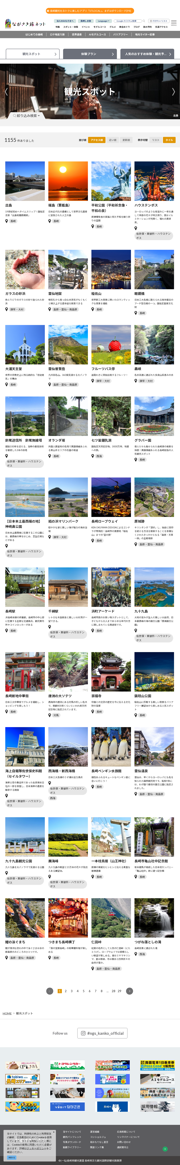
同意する (12, 1158)
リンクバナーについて (128, 1137)
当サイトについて (72, 1131)
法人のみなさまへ (65, 21)
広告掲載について (126, 1131)
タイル (169, 139)
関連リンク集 (97, 1147)
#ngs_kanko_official (105, 1033)
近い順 (112, 139)
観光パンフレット (72, 1137)
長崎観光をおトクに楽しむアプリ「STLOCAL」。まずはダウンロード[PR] (90, 10)
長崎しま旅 (86, 21)
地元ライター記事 (145, 34)
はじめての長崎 (34, 34)
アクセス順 (97, 139)
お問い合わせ (124, 1142)
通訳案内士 (122, 1147)
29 (119, 991)
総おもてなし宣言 (99, 1142)
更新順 (126, 139)
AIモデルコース (97, 34)
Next (174, 91)
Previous (6, 91)
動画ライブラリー (72, 1147)
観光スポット (24, 1013)
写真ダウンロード (72, 1142)
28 (113, 991)
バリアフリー (120, 34)
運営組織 (94, 1131)
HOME (7, 1013)
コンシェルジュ (98, 1137)
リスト (155, 139)
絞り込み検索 (27, 116)
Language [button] (102, 21)
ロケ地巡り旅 (57, 34)
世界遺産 (77, 34)
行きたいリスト (160, 21)
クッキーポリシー (36, 1148)
